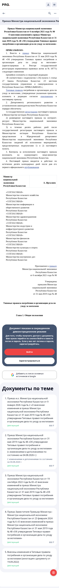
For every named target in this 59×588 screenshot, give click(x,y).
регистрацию (31, 112)
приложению (47, 96)
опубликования (31, 167)
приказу (53, 266)
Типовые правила (14, 90)
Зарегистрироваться (29, 360)
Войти (29, 352)
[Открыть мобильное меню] (54, 4)
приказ (26, 53)
